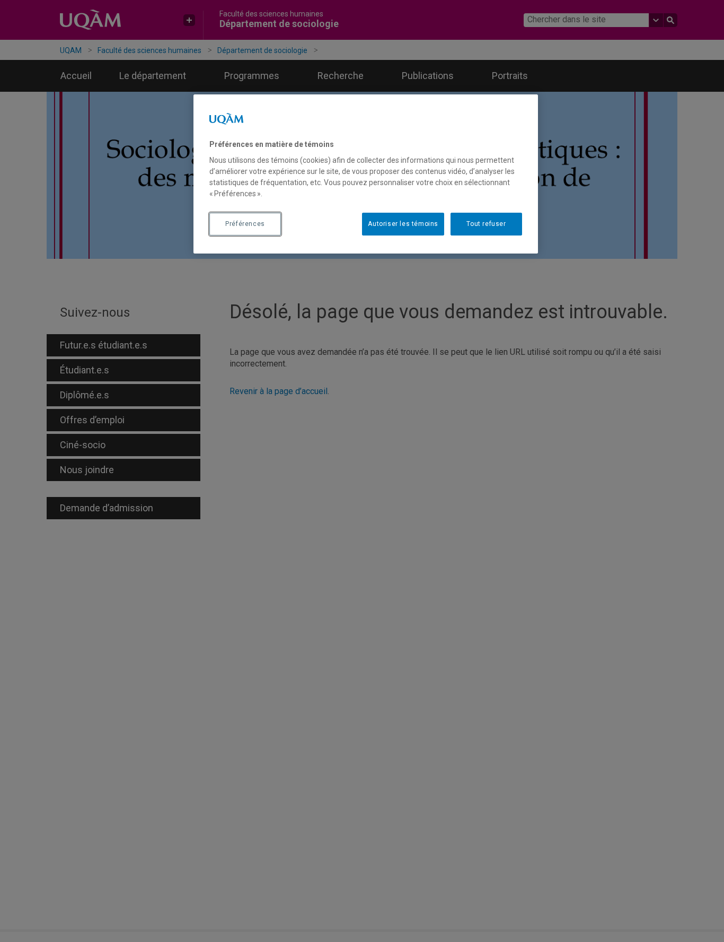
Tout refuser (486, 224)
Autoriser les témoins (403, 224)
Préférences (245, 224)
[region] (365, 174)
